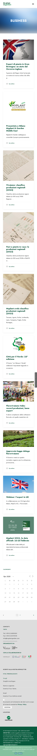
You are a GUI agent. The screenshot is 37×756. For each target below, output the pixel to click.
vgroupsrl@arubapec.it (10, 745)
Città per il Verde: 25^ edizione (17, 358)
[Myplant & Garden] (7, 4)
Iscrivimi (7, 707)
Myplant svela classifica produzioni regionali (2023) (17, 311)
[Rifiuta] (35, 751)
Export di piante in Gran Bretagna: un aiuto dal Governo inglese (17, 66)
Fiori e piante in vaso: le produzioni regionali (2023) (17, 249)
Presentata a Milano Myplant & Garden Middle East (15, 128)
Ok (16, 753)
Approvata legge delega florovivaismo (18, 452)
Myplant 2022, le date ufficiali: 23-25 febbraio (17, 539)
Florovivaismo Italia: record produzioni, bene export (17, 408)
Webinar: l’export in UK (17, 497)
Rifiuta (20, 753)
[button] (33, 4)
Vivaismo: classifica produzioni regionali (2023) (15, 187)
